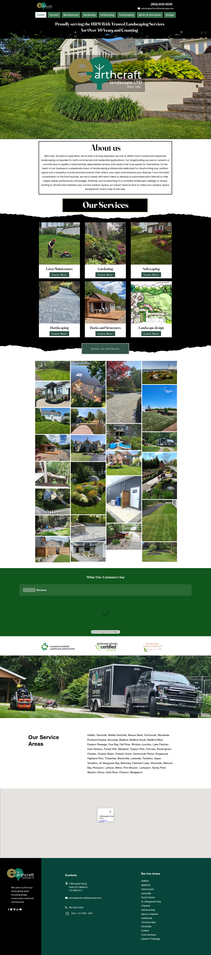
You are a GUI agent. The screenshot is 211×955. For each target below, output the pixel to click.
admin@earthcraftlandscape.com (157, 8)
